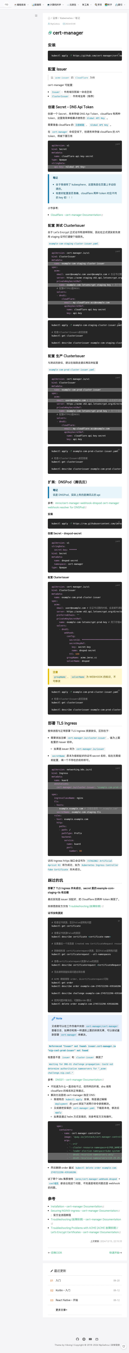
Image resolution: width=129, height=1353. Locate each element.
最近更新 (60, 1270)
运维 (55, 18)
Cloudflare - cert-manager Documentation (77, 215)
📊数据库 (36, 4)
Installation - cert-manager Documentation (77, 1206)
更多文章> (61, 1310)
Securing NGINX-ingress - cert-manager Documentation (85, 1210)
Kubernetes (66, 18)
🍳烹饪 (98, 4)
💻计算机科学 (54, 4)
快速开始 (114, 1252)
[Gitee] (84, 1339)
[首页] (49, 18)
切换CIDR (56, 1252)
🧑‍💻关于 (108, 4)
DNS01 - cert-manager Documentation (79, 1079)
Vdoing (68, 1344)
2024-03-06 (70, 24)
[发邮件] (90, 1339)
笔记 (77, 18)
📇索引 (118, 4)
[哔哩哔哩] (97, 1339)
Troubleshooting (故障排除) (86, 906)
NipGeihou (55, 24)
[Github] (77, 1339)
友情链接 (115, 1344)
